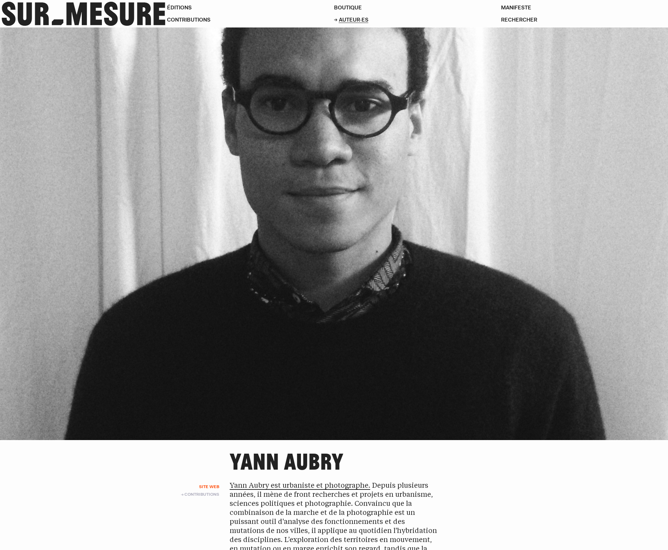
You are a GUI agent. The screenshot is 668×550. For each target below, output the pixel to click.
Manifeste (516, 7)
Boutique (348, 7)
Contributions (188, 20)
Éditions (179, 7)
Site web (209, 486)
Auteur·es (353, 20)
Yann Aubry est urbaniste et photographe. (300, 486)
